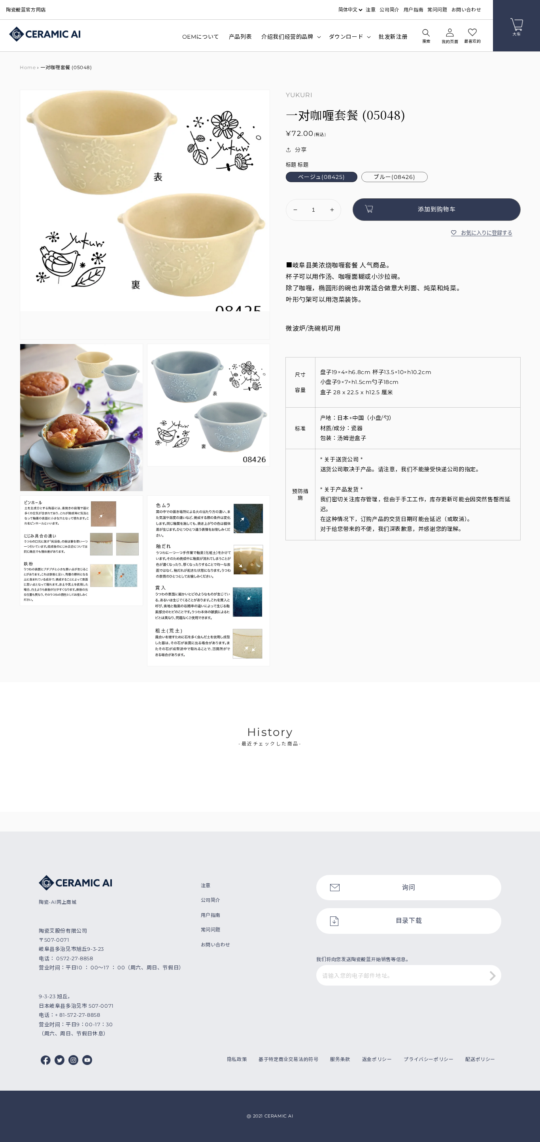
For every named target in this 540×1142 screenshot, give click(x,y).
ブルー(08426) (394, 177)
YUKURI (299, 95)
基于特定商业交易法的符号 (288, 1059)
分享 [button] (300, 149)
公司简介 (389, 10)
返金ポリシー (377, 1059)
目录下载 (409, 920)
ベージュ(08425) (321, 177)
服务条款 (340, 1059)
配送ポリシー (480, 1059)
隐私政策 (237, 1059)
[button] (426, 37)
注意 (371, 10)
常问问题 (437, 10)
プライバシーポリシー (428, 1059)
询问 (408, 887)
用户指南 (413, 10)
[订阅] (492, 976)
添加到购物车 (437, 209)
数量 (291, 192)
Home (28, 67)
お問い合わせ (466, 10)
